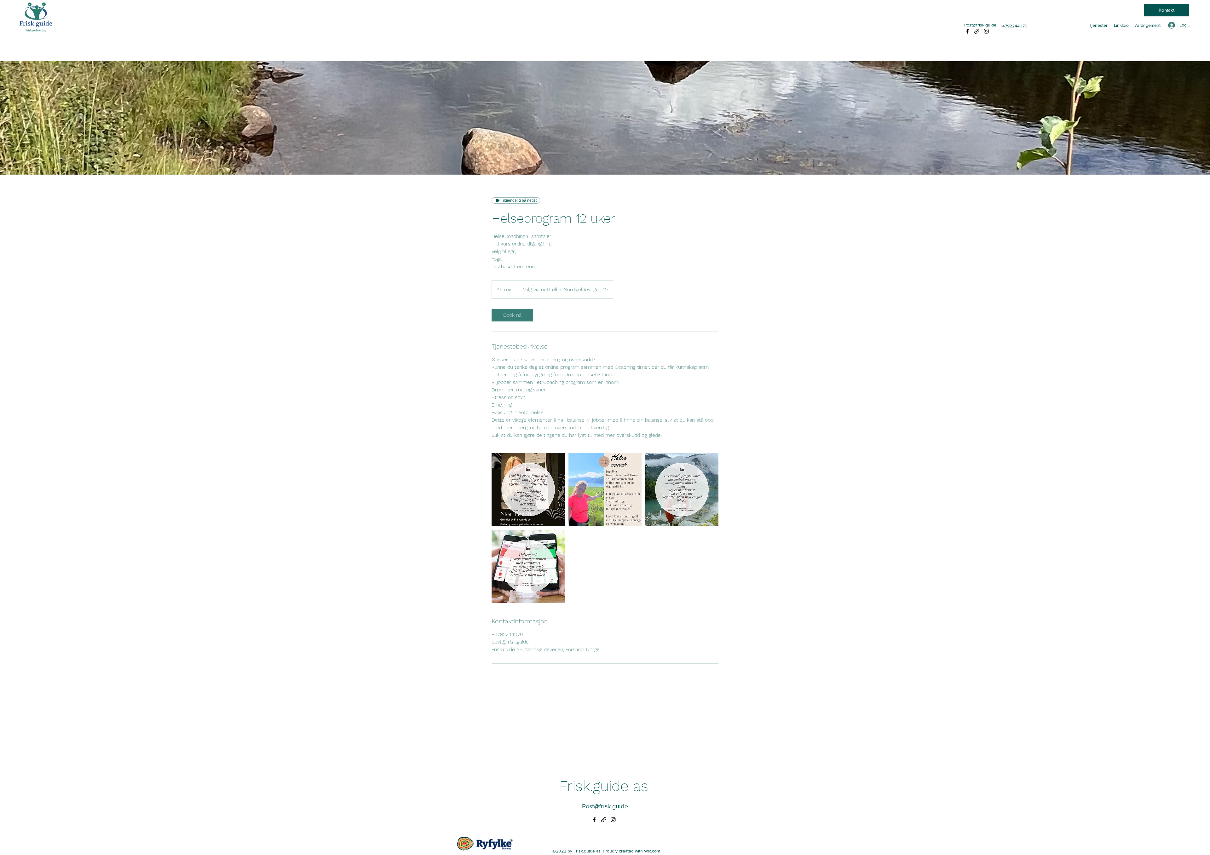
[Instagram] (986, 31)
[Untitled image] (528, 489)
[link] (512, 315)
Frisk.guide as (603, 785)
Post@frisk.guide (980, 24)
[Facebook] (967, 31)
